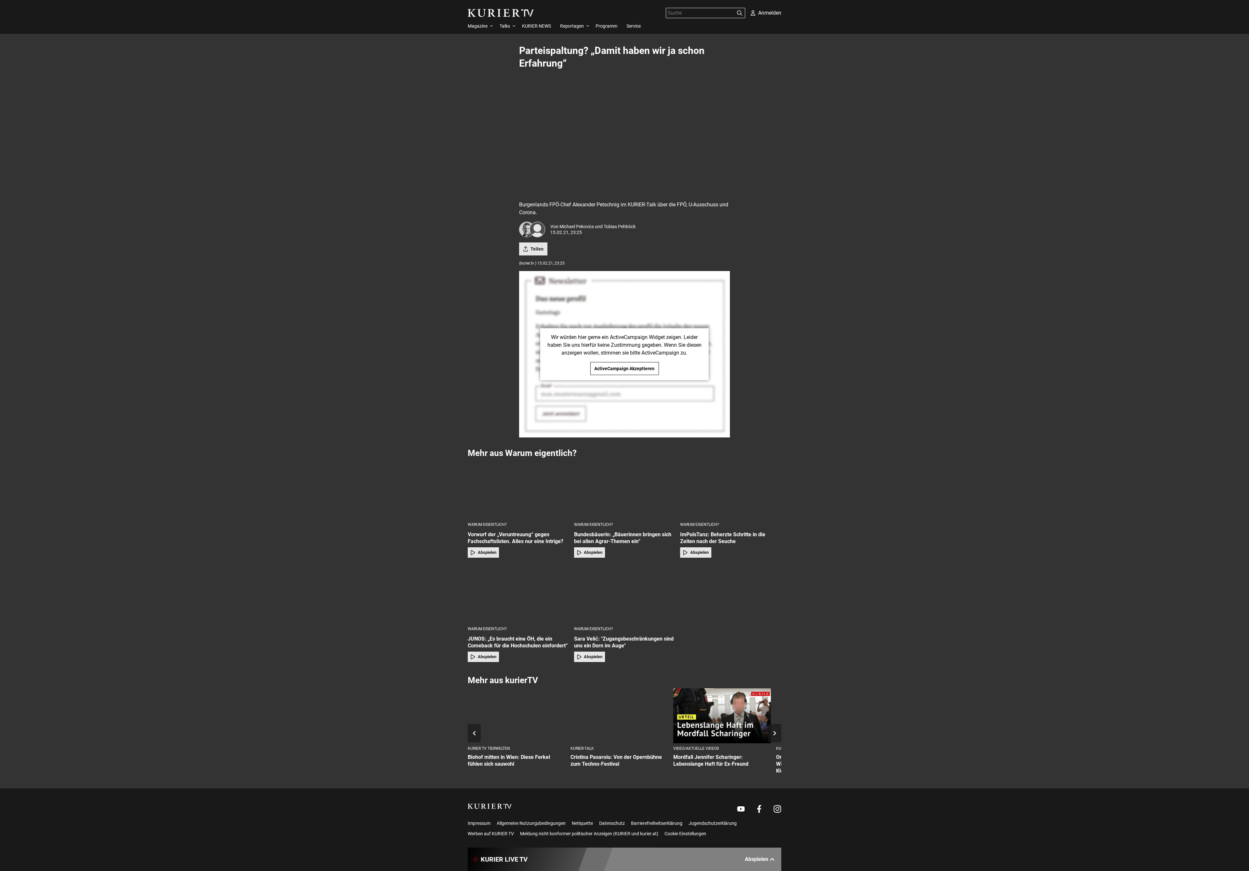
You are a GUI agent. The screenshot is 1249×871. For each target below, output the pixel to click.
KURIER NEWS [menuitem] (536, 26)
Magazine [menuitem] (478, 26)
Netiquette (582, 823)
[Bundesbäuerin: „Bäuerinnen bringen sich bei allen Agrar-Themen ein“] (624, 489)
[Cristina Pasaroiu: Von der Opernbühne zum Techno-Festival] (619, 715)
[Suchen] (739, 13)
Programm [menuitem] (606, 26)
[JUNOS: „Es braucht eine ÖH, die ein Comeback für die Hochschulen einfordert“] (518, 594)
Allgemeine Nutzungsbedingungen (531, 823)
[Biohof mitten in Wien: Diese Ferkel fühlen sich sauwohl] (516, 715)
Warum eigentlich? (487, 524)
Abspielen (487, 552)
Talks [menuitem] (505, 26)
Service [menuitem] (633, 26)
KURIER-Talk (582, 748)
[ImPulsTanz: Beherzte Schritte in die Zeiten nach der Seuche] (730, 489)
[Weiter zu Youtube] (741, 809)
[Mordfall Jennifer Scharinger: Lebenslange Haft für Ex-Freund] (722, 715)
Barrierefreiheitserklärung (656, 823)
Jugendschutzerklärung (713, 823)
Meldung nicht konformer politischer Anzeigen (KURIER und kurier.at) (589, 833)
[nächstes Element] (774, 733)
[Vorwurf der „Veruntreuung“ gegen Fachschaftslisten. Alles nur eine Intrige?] (518, 489)
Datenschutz (612, 823)
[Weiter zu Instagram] (777, 809)
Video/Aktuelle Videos (696, 748)
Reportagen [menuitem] (572, 26)
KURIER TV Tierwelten (489, 748)
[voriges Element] (474, 733)
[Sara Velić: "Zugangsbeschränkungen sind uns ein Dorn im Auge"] (624, 594)
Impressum (479, 823)
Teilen (537, 249)
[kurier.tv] (490, 806)
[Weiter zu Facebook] (759, 809)
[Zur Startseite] (501, 13)
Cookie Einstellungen (685, 833)
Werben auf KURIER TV (491, 833)
